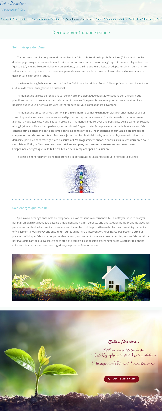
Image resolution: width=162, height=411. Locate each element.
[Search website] (158, 19)
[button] (121, 379)
